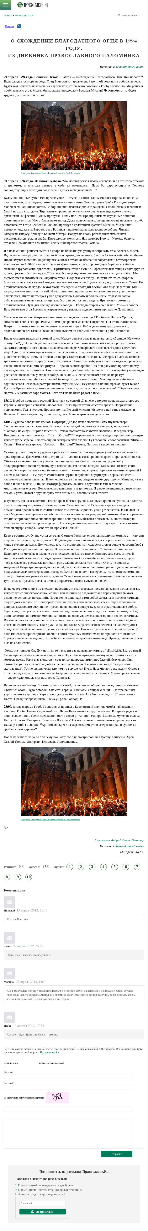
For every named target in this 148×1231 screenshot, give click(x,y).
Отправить (117, 1154)
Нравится (9, 26)
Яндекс (29, 1063)
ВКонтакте (22, 1063)
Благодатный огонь (130, 66)
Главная (8, 15)
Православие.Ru (49, 1052)
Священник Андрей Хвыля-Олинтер (119, 840)
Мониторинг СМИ (24, 15)
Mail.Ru (36, 1063)
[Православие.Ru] (32, 5)
